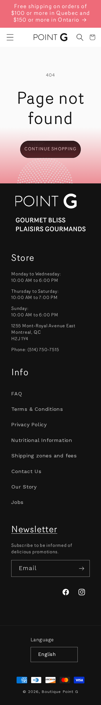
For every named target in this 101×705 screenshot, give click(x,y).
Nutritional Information (41, 440)
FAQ (16, 394)
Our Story (24, 487)
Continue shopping (50, 149)
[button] (10, 37)
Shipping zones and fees (44, 456)
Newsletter (34, 530)
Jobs (17, 502)
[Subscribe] (81, 568)
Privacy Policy (29, 424)
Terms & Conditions (37, 409)
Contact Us (26, 471)
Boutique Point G (60, 691)
